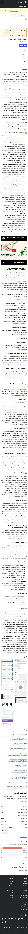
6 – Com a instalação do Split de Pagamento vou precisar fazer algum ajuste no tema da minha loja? (18, 760)
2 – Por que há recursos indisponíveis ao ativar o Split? (19, 739)
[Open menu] (2, 2)
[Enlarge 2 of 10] (24, 676)
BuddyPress (23, 909)
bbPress (24, 906)
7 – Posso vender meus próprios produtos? (21, 766)
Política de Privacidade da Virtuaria (18, 538)
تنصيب (23, 57)
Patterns (11, 886)
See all (3, 860)
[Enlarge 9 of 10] (11, 711)
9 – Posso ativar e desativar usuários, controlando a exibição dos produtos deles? (19, 777)
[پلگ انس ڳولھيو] (12, 15)
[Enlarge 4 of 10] (24, 699)
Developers (24, 895)
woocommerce (5, 833)
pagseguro (7, 830)
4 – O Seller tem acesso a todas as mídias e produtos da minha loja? (18, 749)
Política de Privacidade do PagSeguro (17, 536)
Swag (11, 897)
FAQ (25, 332)
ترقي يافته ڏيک (23, 837)
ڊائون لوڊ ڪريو (23, 45)
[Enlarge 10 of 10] (11, 721)
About (25, 878)
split (3, 830)
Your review (24, 860)
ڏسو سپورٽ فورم (22, 870)
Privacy (25, 886)
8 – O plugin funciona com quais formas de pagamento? (19, 771)
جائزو (24, 54)
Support (25, 892)
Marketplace (9, 827)
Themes (11, 881)
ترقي (24, 61)
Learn (25, 890)
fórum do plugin (21, 334)
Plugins (11, 883)
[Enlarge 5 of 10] (11, 660)
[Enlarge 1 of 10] (24, 660)
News (25, 881)
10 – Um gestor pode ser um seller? (18, 782)
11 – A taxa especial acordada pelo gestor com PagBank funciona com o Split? (16, 787)
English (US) (4, 824)
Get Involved (10, 890)
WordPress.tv (23, 897)
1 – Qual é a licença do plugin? (19, 734)
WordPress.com (22, 902)
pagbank (3, 827)
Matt (25, 904)
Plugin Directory (23, 6)
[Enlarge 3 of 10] (24, 692)
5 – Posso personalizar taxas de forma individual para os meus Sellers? (17, 754)
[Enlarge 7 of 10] (11, 695)
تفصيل (23, 50)
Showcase (10, 878)
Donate (10, 895)
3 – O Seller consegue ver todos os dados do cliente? (20, 744)
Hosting (25, 883)
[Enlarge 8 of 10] (11, 702)
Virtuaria (22, 41)
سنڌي (22, 915)
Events (11, 892)
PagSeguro (5, 565)
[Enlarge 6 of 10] (11, 689)
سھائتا (24, 64)
